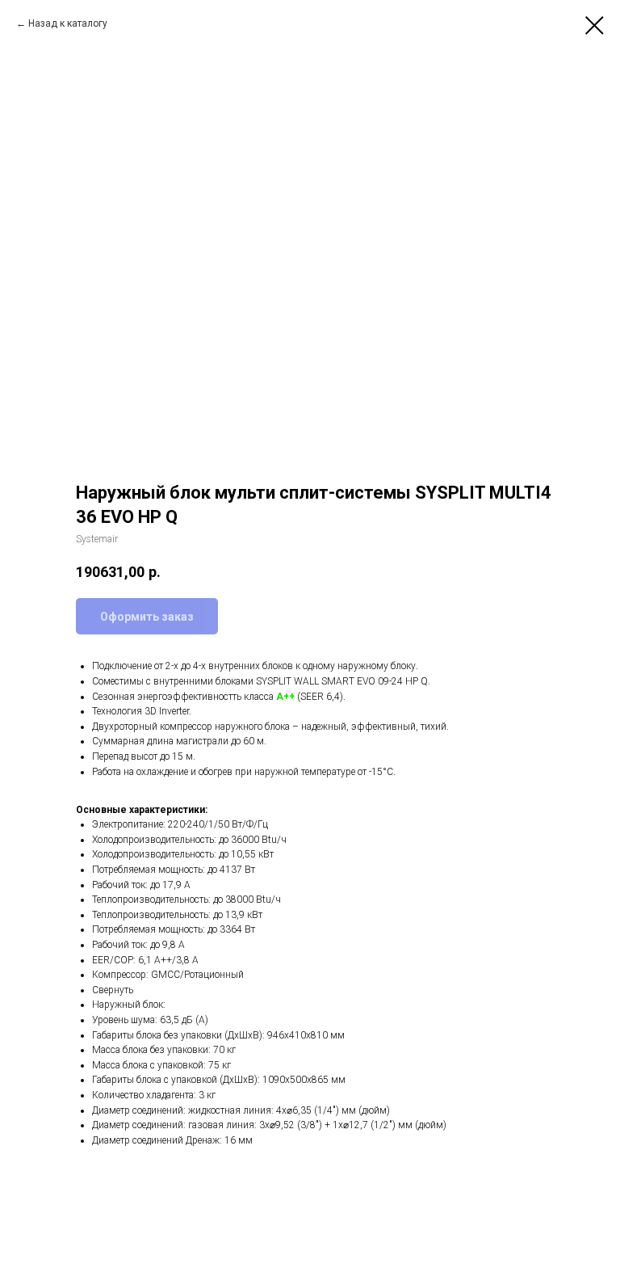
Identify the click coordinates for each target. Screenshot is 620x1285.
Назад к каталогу (67, 23)
